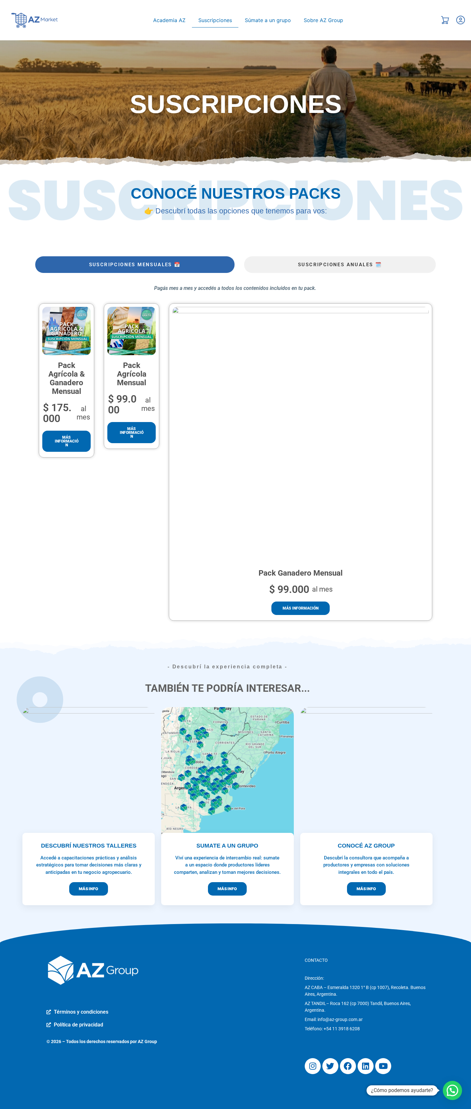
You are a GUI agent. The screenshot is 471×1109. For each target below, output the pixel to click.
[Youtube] (383, 1066)
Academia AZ (169, 20)
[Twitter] (330, 1066)
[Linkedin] (366, 1066)
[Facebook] (348, 1066)
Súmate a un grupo (268, 20)
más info (88, 888)
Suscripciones (215, 20)
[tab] (135, 264)
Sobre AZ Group (323, 20)
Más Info (227, 888)
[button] (452, 1090)
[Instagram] (313, 1066)
